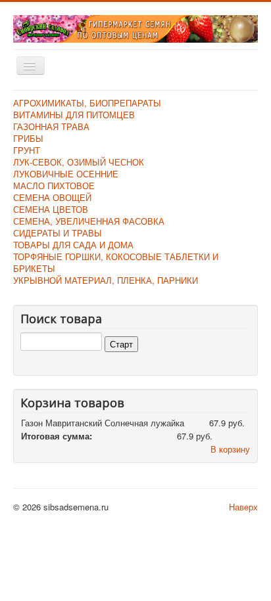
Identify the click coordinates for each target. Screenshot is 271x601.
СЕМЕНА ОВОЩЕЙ (52, 197)
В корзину (230, 449)
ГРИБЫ (28, 138)
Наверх (243, 507)
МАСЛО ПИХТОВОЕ (54, 185)
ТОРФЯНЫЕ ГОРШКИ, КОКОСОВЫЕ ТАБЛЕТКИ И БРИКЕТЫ (115, 262)
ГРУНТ (26, 150)
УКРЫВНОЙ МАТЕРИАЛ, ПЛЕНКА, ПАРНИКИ (105, 280)
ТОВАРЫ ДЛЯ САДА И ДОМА (73, 244)
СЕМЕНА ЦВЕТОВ (50, 209)
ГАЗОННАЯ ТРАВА (51, 126)
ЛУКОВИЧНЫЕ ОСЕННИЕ (65, 173)
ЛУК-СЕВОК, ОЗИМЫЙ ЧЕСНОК (78, 162)
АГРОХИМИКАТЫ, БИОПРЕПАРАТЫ (87, 103)
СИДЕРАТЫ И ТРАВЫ (57, 233)
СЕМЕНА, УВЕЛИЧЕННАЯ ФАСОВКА (88, 221)
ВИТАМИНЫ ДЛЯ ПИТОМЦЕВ (74, 114)
